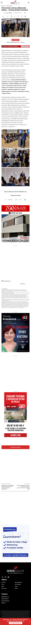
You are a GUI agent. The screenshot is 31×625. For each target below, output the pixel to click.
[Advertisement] (15, 262)
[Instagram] (5, 577)
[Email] (25, 16)
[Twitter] (11, 16)
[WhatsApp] (14, 16)
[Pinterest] (21, 16)
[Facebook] (7, 16)
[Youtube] (8, 577)
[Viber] (18, 16)
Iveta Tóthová (9, 12)
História (3, 5)
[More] (25, 199)
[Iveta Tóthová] (2, 13)
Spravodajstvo (9, 5)
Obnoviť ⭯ (22, 283)
